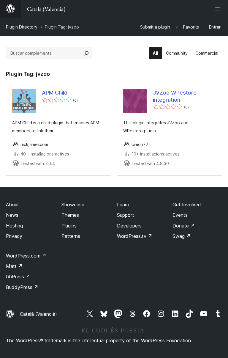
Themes (70, 215)
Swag (181, 236)
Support (125, 215)
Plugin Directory (21, 26)
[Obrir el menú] (218, 9)
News (12, 215)
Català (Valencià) (38, 314)
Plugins (69, 226)
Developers (129, 226)
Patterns (70, 236)
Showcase (72, 205)
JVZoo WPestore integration (175, 96)
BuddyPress (22, 287)
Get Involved (186, 205)
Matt (14, 266)
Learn (123, 205)
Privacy (14, 236)
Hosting (14, 226)
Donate (183, 226)
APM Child (54, 93)
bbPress (18, 277)
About (12, 205)
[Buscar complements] (86, 53)
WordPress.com (26, 256)
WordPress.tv (134, 236)
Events (180, 215)
